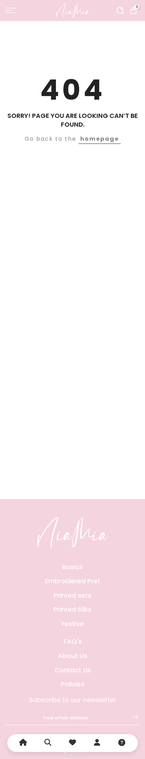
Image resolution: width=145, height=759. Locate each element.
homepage (99, 139)
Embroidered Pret (72, 581)
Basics (72, 566)
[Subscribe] (132, 717)
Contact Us (73, 670)
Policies (72, 684)
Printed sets (72, 595)
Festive (73, 623)
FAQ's (73, 641)
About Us (72, 655)
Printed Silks (72, 609)
